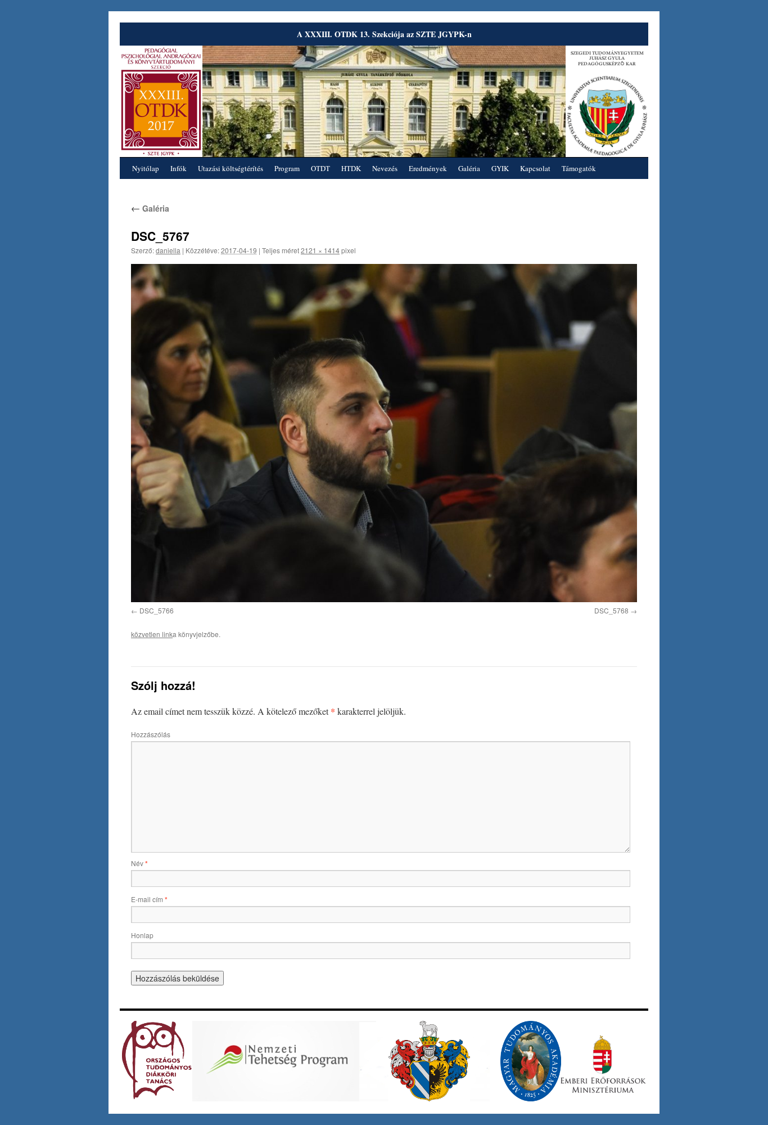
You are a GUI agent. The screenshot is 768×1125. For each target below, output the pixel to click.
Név (139, 863)
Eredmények (428, 168)
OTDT (320, 168)
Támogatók (579, 168)
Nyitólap (145, 168)
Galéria (469, 168)
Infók (178, 168)
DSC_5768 (611, 610)
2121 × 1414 (320, 250)
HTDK (351, 168)
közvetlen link (152, 634)
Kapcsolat (535, 168)
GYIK (500, 168)
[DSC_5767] (384, 433)
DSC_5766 (156, 610)
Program (287, 168)
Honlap (142, 935)
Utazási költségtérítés (230, 168)
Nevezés (384, 168)
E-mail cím (149, 899)
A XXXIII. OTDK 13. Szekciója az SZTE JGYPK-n (384, 34)
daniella (168, 250)
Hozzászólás (150, 734)
